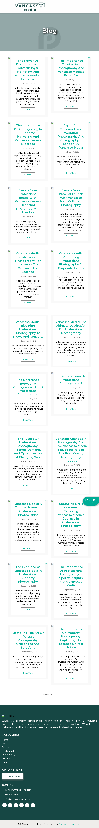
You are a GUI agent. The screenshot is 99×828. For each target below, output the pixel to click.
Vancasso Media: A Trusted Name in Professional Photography (28, 509)
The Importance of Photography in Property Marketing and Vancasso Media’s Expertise (28, 135)
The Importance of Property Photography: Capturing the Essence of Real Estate (71, 638)
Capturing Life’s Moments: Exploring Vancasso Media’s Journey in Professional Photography (71, 515)
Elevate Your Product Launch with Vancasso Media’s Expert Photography (71, 198)
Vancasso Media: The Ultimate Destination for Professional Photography (71, 327)
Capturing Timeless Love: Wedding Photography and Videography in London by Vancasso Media (71, 136)
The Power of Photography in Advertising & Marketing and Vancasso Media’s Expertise (28, 70)
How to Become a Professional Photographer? (71, 379)
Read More (28, 110)
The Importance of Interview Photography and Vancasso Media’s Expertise (71, 68)
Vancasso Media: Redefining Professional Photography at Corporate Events (71, 261)
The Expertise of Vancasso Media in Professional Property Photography (28, 574)
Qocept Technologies (70, 824)
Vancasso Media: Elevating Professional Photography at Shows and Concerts (28, 329)
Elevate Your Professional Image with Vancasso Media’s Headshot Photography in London (28, 201)
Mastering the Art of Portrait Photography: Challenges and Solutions (28, 640)
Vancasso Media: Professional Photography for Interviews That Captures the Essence (28, 263)
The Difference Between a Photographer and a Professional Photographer (28, 387)
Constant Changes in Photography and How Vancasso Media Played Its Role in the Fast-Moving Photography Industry (71, 450)
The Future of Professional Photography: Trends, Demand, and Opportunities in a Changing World (28, 448)
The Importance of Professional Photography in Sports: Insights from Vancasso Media (71, 576)
